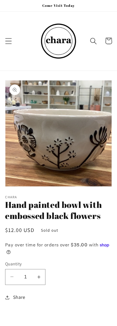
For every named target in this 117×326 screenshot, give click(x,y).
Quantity (13, 264)
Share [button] (19, 297)
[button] (8, 40)
